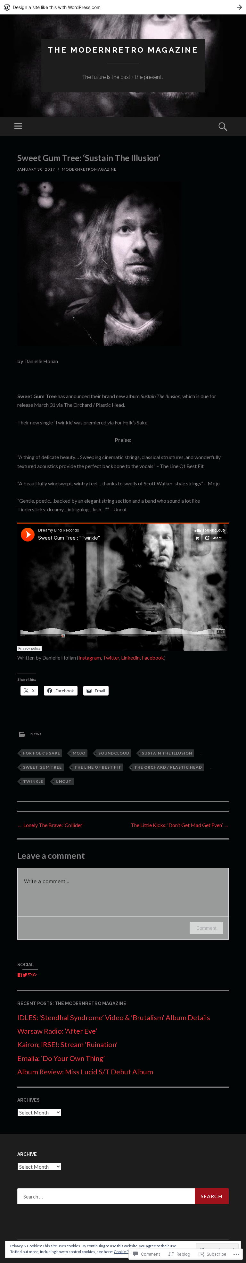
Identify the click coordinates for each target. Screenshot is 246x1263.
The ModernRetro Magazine (123, 50)
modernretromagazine (89, 169)
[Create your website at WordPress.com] (123, 7)
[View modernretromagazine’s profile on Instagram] (30, 974)
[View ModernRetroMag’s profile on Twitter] (25, 974)
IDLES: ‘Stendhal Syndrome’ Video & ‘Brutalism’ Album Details (113, 1017)
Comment (206, 928)
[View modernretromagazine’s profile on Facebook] (19, 974)
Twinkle (33, 781)
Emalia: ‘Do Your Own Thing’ (61, 1058)
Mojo (79, 753)
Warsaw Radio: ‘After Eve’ (57, 1031)
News (36, 733)
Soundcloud (113, 753)
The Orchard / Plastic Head (168, 767)
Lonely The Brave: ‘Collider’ (50, 825)
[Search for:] (123, 1196)
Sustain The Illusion (167, 753)
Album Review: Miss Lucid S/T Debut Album (85, 1071)
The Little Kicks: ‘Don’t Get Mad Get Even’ (180, 825)
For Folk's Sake (41, 753)
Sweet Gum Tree (42, 767)
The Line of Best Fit (97, 767)
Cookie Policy (125, 1251)
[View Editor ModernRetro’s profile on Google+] (35, 974)
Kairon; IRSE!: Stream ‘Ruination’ (67, 1044)
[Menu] (18, 126)
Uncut (64, 781)
